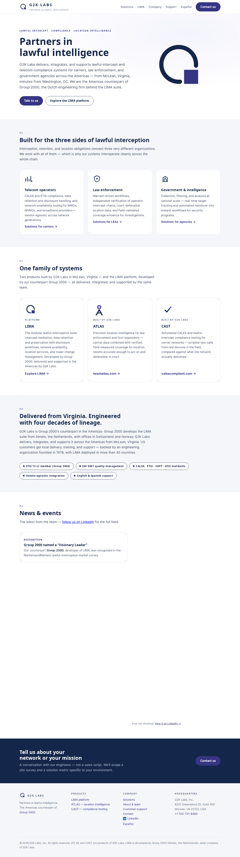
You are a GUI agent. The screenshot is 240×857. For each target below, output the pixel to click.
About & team (132, 804)
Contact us (208, 7)
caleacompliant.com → (178, 373)
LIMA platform (80, 799)
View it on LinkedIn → (168, 723)
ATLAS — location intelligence (90, 804)
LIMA (140, 7)
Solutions (127, 7)
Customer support (135, 809)
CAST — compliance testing (89, 809)
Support (171, 7)
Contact (128, 814)
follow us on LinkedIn (78, 522)
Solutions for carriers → (41, 226)
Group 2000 (27, 812)
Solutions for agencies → (178, 222)
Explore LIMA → (37, 373)
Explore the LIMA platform (69, 101)
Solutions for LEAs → (107, 222)
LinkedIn (133, 818)
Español (186, 7)
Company (155, 7)
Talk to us (31, 101)
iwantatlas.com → (106, 373)
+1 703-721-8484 (186, 814)
